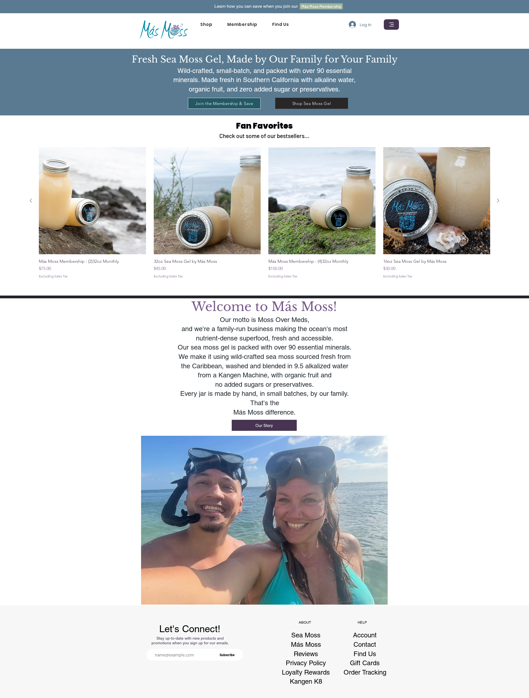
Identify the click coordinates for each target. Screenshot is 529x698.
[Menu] (391, 24)
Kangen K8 (306, 681)
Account (365, 635)
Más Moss (306, 644)
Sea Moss (305, 635)
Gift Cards (365, 663)
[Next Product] (498, 200)
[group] (264, 212)
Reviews (306, 654)
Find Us (364, 654)
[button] (206, 24)
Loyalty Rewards (306, 672)
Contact (364, 644)
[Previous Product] (31, 200)
